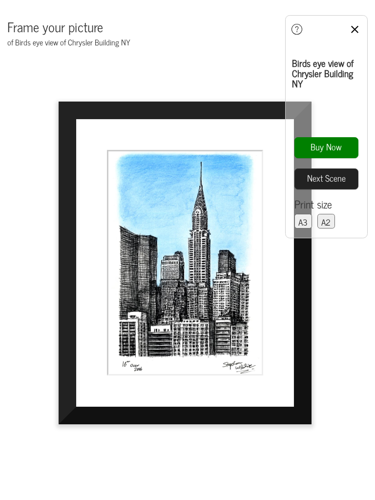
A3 (303, 222)
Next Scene (326, 177)
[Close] (356, 28)
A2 (326, 222)
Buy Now (326, 146)
